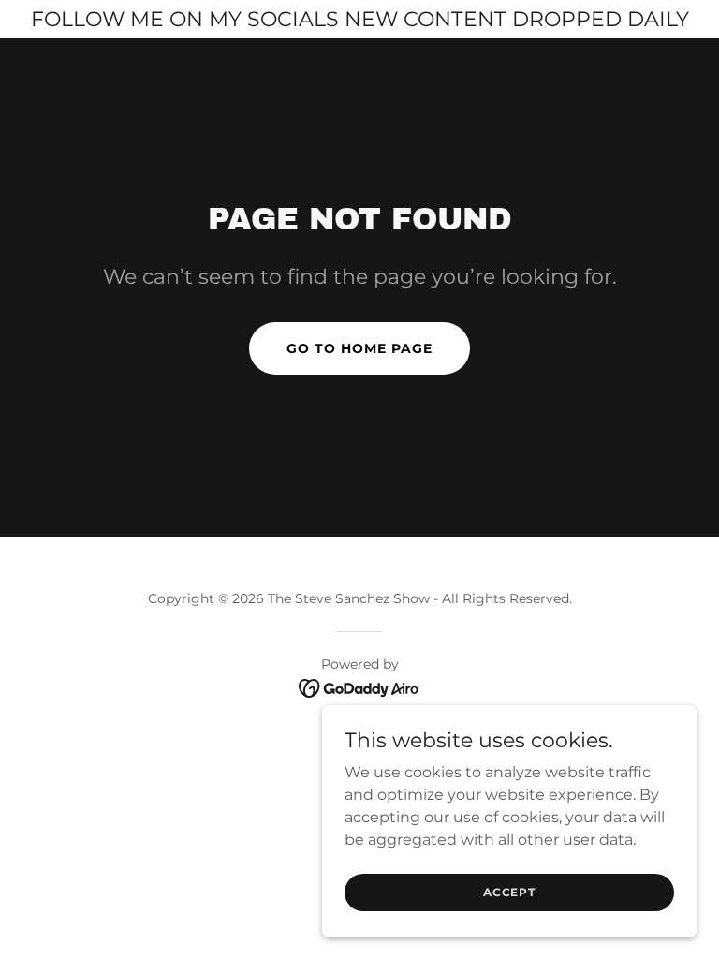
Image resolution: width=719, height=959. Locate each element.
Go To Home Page (359, 348)
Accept (509, 892)
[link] (360, 687)
